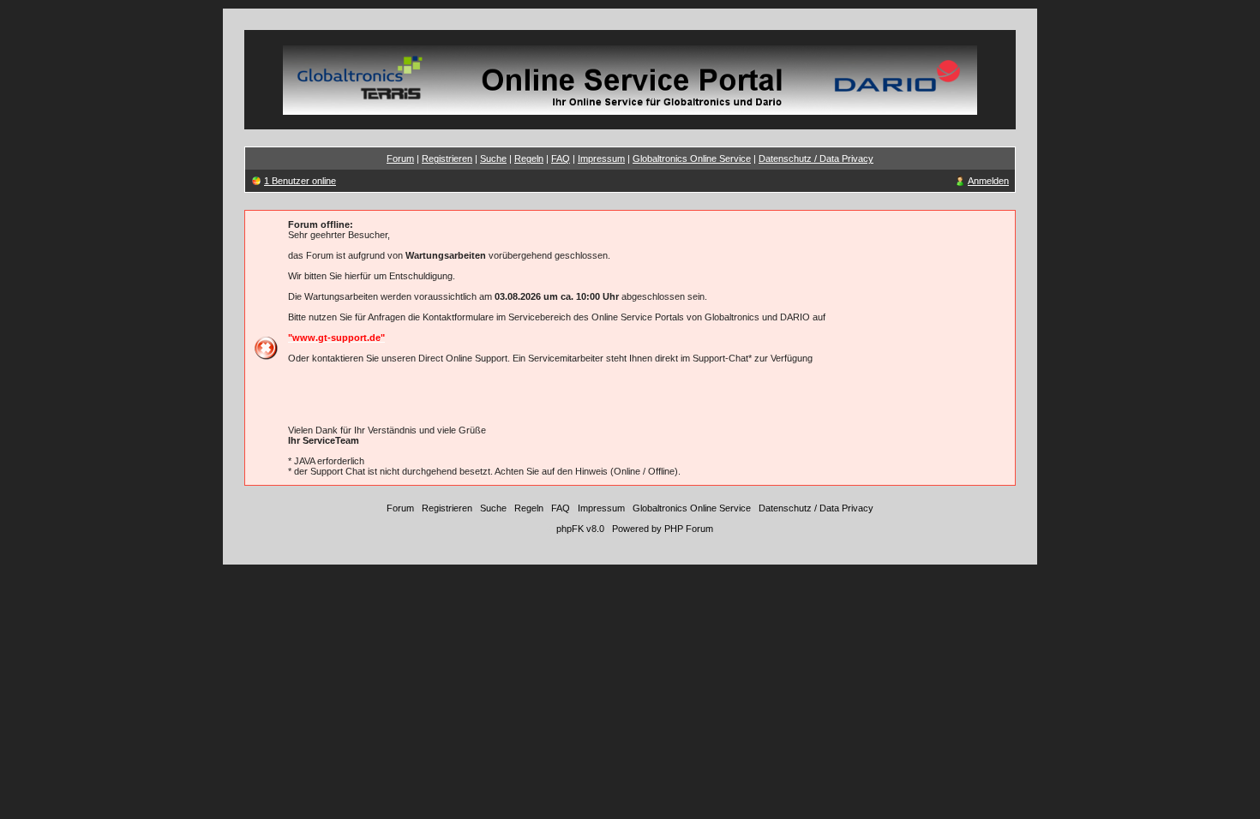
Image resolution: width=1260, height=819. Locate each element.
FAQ (560, 158)
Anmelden (988, 181)
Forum (400, 158)
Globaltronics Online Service (692, 158)
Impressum (601, 158)
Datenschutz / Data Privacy (816, 158)
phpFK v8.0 (580, 528)
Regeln (528, 158)
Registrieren (447, 158)
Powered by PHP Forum (662, 528)
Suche (493, 158)
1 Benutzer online (300, 181)
